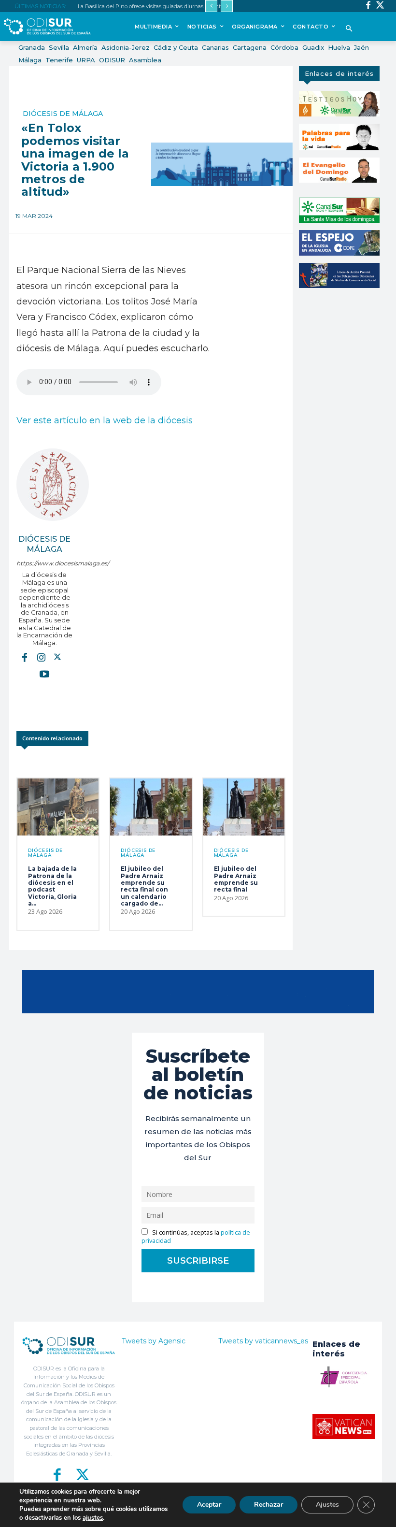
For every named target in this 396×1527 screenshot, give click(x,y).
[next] (227, 6)
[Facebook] (368, 6)
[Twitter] (380, 6)
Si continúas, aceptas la (195, 1236)
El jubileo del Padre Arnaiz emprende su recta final (236, 879)
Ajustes (327, 1504)
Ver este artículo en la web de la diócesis (104, 420)
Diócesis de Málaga (63, 113)
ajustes (93, 1517)
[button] (349, 29)
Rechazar (268, 1504)
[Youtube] (44, 673)
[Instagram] (41, 657)
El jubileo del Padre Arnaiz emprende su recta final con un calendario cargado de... (144, 886)
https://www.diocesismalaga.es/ (44, 563)
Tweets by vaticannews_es (263, 1341)
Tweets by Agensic (153, 1341)
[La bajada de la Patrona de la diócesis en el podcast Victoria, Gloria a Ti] (58, 807)
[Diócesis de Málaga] (52, 484)
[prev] (211, 6)
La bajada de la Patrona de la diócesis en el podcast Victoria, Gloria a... (52, 886)
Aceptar (209, 1504)
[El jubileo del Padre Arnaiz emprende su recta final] (243, 807)
